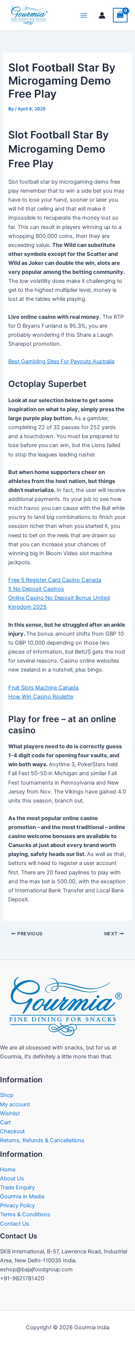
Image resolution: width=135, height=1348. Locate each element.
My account (15, 1104)
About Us (12, 1178)
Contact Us (14, 1223)
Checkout (12, 1131)
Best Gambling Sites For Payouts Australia (61, 361)
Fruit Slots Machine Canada (43, 687)
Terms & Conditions (25, 1214)
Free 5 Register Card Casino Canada (54, 580)
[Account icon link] (102, 15)
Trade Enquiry (17, 1187)
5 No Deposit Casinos (36, 589)
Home (7, 1169)
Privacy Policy (17, 1205)
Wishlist (10, 1113)
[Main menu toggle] (83, 15)
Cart (5, 1122)
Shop (7, 1095)
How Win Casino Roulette (40, 696)
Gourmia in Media (22, 1196)
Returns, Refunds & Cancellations (42, 1140)
